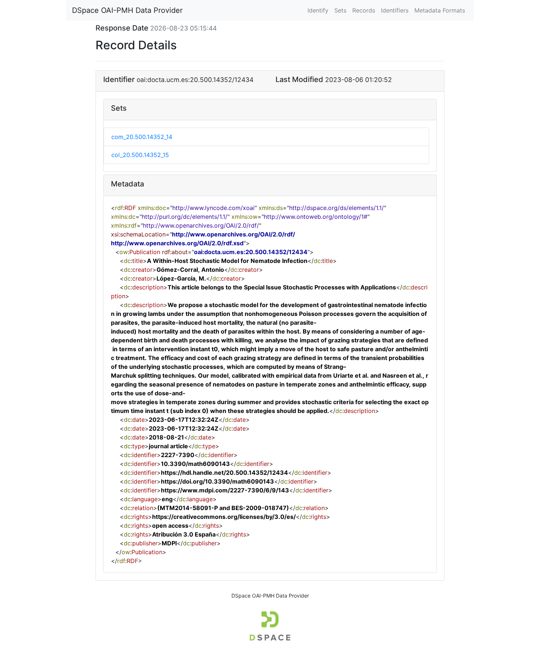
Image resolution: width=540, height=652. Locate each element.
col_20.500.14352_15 (140, 154)
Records (363, 10)
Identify (317, 10)
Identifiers (394, 10)
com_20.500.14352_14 (141, 136)
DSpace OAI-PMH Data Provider (127, 10)
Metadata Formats (439, 10)
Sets (340, 10)
